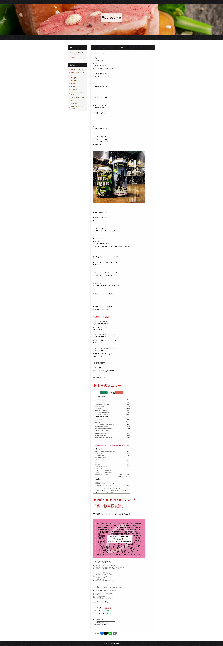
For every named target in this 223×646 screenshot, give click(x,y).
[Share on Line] (110, 633)
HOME (111, 37)
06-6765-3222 (100, 622)
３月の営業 (73, 89)
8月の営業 (73, 78)
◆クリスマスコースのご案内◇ (77, 93)
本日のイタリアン (75, 55)
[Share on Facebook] (102, 633)
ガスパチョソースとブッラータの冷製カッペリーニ (77, 72)
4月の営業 (73, 86)
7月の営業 (73, 81)
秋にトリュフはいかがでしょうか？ (77, 107)
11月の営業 (73, 103)
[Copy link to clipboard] (115, 633)
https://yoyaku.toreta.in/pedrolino (106, 621)
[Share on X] (106, 633)
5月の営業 (73, 83)
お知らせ (73, 58)
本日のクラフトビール (76, 52)
